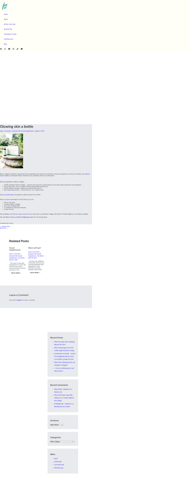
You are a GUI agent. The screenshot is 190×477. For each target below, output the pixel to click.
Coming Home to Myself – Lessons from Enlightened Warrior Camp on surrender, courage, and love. (64, 356)
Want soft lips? (34, 248)
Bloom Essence (10, 217)
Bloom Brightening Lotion (26, 217)
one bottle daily (8, 195)
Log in (56, 458)
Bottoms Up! (58, 392)
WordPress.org (58, 468)
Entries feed (57, 461)
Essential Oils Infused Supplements (23, 131)
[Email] (1, 49)
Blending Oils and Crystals (62, 406)
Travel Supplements (15, 249)
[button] (0, 51)
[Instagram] (13, 49)
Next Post (4, 228)
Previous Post (5, 226)
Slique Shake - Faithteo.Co (62, 389)
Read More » (16, 273)
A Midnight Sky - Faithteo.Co (63, 404)
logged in (20, 300)
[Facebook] (9, 49)
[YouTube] (22, 49)
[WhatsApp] (5, 49)
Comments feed (59, 464)
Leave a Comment (5, 131)
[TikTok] (17, 49)
